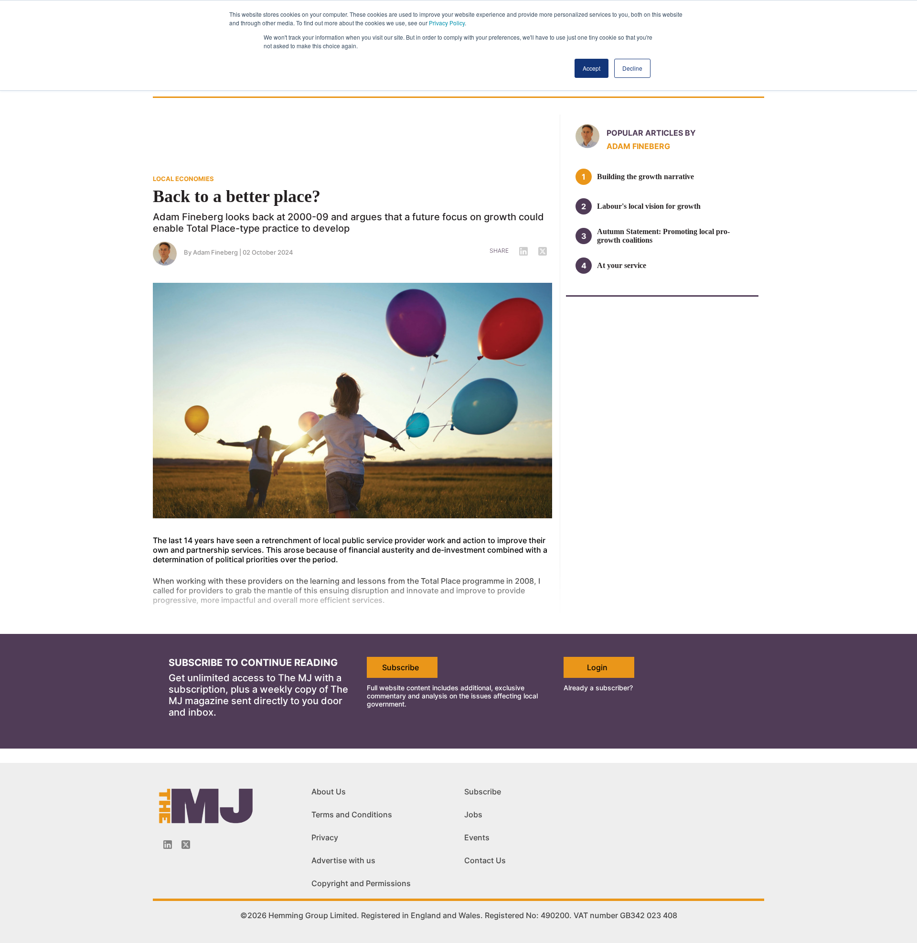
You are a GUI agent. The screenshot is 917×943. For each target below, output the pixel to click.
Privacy (324, 837)
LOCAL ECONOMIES (183, 178)
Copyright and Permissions (361, 883)
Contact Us (485, 860)
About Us (328, 791)
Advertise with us (343, 860)
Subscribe (400, 667)
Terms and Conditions (351, 814)
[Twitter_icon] (185, 844)
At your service (621, 265)
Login (597, 667)
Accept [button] (591, 68)
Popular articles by (651, 133)
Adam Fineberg (215, 252)
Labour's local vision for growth (649, 206)
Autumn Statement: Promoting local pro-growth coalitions (663, 235)
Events (477, 837)
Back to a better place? (236, 196)
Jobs (473, 814)
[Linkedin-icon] (167, 844)
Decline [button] (632, 68)
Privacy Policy (447, 23)
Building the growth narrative (645, 176)
